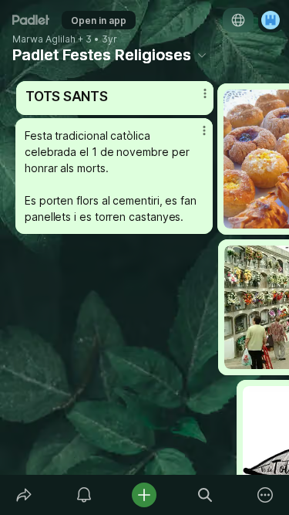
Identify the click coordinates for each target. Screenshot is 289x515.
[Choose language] (238, 20)
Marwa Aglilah (44, 39)
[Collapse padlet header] (202, 54)
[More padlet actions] (265, 494)
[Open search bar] (205, 495)
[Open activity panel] (84, 494)
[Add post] (144, 494)
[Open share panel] (24, 494)
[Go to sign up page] (270, 20)
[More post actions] (194, 136)
